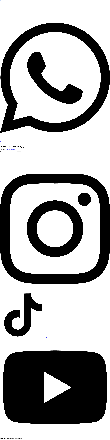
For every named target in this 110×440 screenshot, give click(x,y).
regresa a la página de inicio (11, 149)
